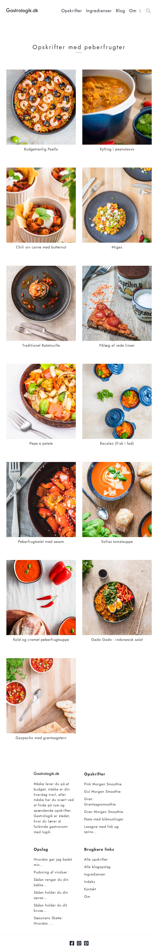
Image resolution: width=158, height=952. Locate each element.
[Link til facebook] (71, 943)
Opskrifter (71, 10)
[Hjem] (33, 10)
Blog (120, 10)
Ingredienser (99, 10)
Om (133, 10)
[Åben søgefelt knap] (148, 10)
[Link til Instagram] (79, 943)
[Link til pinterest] (86, 943)
